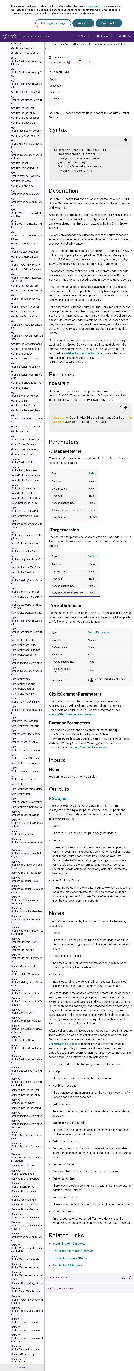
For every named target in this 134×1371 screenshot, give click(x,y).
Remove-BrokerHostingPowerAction (26, 1114)
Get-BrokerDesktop (22, 48)
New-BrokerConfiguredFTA (27, 596)
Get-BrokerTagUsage (23, 405)
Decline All (109, 23)
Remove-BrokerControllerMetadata (26, 1019)
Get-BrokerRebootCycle (24, 285)
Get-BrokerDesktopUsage (25, 91)
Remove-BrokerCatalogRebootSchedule (26, 982)
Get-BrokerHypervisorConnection (26, 143)
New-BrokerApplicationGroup (24, 550)
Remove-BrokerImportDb (25, 1178)
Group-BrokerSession (23, 454)
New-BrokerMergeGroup (25, 726)
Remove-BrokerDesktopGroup (23, 1038)
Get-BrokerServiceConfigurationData (27, 335)
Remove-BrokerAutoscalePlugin (24, 940)
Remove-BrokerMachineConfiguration (27, 1236)
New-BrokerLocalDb (23, 688)
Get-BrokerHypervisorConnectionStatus (26, 154)
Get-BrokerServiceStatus (25, 348)
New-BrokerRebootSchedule (24, 740)
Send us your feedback (60, 1288)
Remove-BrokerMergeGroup (27, 1283)
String (92, 473)
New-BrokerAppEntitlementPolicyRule (26, 535)
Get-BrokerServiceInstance (26, 344)
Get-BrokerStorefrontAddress (25, 394)
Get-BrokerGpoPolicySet (25, 117)
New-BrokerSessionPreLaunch (25, 769)
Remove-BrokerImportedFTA (22, 1185)
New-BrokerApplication (24, 543)
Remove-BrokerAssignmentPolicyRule (27, 919)
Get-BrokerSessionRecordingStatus (26, 374)
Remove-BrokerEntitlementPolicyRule (26, 1070)
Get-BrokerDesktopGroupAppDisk (26, 72)
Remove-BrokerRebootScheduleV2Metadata (27, 1338)
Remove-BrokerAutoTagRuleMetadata (26, 958)
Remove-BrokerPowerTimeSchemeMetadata (27, 1299)
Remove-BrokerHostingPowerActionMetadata (26, 1123)
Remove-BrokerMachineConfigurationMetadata (27, 1248)
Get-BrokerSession (21, 353)
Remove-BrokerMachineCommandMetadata (26, 1225)
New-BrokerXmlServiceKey (26, 806)
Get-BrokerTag (19, 400)
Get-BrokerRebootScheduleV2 (26, 297)
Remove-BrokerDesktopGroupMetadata (26, 1048)
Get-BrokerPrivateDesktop (26, 269)
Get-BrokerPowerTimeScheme (26, 263)
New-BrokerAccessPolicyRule (25, 509)
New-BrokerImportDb (23, 684)
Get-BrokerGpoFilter (22, 108)
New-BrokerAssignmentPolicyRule (27, 559)
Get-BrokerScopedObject (25, 316)
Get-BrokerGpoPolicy (23, 112)
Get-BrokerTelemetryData (25, 410)
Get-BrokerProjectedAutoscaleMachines (26, 277)
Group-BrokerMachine (23, 449)
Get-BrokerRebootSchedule (27, 290)
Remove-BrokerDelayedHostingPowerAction (26, 1028)
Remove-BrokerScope (23, 1354)
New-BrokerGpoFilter (23, 640)
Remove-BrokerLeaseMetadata (24, 1198)
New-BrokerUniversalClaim (26, 789)
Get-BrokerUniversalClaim (25, 426)
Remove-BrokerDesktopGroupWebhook (27, 1059)
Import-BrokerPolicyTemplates (24, 469)
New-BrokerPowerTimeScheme (26, 732)
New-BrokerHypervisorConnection (26, 670)
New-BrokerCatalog (22, 572)
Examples (54, 92)
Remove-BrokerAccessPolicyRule (25, 813)
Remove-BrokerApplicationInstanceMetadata (26, 900)
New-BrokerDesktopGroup (26, 612)
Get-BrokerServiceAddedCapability (26, 324)
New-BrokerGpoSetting (24, 654)
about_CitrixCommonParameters (71, 714)
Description (55, 85)
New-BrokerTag (20, 784)
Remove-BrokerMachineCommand (25, 1216)
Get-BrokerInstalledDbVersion (25, 174)
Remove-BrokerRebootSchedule (24, 1320)
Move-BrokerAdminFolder (25, 475)
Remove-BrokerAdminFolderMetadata (27, 842)
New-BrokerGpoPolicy (23, 645)
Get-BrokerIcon (20, 163)
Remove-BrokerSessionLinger (23, 1361)
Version (93, 556)
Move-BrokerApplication (25, 480)
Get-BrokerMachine (22, 185)
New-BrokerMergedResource (24, 719)
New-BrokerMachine (23, 693)
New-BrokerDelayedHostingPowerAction (26, 604)
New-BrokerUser (20, 794)
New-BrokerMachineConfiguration (27, 709)
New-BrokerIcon (20, 679)
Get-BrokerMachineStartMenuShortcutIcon (26, 224)
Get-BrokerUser (20, 431)
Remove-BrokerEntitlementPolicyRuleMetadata (26, 1081)
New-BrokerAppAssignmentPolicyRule (26, 523)
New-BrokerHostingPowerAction (26, 661)
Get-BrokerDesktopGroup (25, 53)
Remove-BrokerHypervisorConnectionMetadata (26, 1157)
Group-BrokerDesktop (23, 444)
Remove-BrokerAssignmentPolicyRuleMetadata (27, 930)
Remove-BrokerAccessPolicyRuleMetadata (27, 823)
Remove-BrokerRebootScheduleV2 (26, 1329)
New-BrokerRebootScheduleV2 (26, 748)
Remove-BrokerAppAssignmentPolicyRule (26, 853)
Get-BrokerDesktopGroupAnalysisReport (27, 61)
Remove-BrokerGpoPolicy (25, 1094)
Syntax (53, 79)
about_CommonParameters (88, 747)
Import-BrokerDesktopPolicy (23, 461)
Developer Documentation (30, 36)
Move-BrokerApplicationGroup (24, 487)
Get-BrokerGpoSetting (23, 122)
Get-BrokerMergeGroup (24, 256)
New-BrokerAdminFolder (25, 516)
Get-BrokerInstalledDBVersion (73, 1251)
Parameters (56, 98)
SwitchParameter (98, 632)
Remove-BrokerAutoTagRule (22, 948)
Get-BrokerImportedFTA (25, 168)
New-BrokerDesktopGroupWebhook (27, 620)
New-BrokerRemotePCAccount (25, 757)
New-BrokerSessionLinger (26, 763)
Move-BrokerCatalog (23, 493)
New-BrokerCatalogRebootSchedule (26, 580)
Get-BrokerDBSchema (67, 1265)
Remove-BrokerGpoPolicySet (22, 1101)
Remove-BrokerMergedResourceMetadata (27, 1275)
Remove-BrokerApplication (26, 872)
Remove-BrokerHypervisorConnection (26, 1146)
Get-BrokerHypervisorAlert (26, 135)
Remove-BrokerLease (23, 1191)
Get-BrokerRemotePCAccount (25, 305)
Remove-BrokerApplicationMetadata (26, 910)
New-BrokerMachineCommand (25, 700)
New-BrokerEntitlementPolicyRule (26, 631)
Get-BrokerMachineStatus (26, 243)
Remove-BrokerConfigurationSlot (25, 992)
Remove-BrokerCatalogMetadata (25, 973)
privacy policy (92, 6)
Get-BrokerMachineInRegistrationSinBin (27, 213)
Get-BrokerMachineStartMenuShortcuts (26, 235)
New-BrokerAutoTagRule (25, 567)
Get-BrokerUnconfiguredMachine (27, 418)
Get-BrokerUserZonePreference (26, 438)
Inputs (53, 105)
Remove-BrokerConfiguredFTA (23, 1011)
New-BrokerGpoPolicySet (25, 649)
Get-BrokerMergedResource (24, 250)
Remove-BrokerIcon (22, 1165)
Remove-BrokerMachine (24, 1209)
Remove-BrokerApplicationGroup (24, 879)
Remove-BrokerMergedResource (24, 1266)
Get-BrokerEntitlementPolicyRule (26, 99)
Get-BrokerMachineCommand (25, 192)
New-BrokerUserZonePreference (26, 800)
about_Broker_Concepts (68, 1243)
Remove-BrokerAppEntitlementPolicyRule (26, 864)
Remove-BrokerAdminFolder (22, 833)
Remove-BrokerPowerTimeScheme (26, 1290)
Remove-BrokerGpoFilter (25, 1090)
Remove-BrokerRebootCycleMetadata (27, 1310)
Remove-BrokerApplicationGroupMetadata (27, 888)
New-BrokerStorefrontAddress (25, 778)
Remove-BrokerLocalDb (24, 1204)
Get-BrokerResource (23, 311)
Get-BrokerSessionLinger (25, 358)
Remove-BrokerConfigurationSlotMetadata (26, 1001)
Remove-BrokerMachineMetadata (25, 1258)
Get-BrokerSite (19, 387)
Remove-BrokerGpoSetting (26, 1108)
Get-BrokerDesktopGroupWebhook (27, 83)
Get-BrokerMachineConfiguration (27, 201)
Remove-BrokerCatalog (24, 966)
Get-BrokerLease (21, 180)
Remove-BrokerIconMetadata (23, 1172)
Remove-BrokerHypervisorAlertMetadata (26, 1135)
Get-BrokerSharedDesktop (26, 382)
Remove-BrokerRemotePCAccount (25, 1348)
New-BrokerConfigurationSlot (25, 590)
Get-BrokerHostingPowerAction (26, 129)
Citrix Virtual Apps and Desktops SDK (71, 44)
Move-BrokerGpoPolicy (24, 503)
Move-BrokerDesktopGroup (26, 498)
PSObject (58, 798)
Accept (83, 23)
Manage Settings (53, 23)
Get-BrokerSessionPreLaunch (25, 365)
